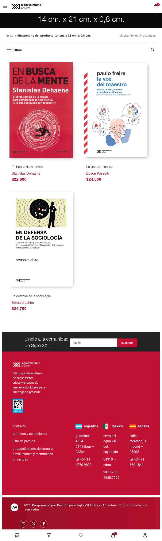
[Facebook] (43, 524)
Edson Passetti (97, 173)
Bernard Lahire (23, 302)
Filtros (17, 49)
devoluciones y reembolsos (33, 454)
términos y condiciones (30, 434)
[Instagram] (23, 524)
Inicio (10, 35)
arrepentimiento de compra (33, 449)
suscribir (127, 342)
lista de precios (24, 441)
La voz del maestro (99, 167)
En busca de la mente (27, 167)
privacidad (20, 459)
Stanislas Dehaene (26, 173)
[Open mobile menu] (5, 6)
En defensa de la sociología (31, 296)
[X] (33, 524)
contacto (19, 426)
